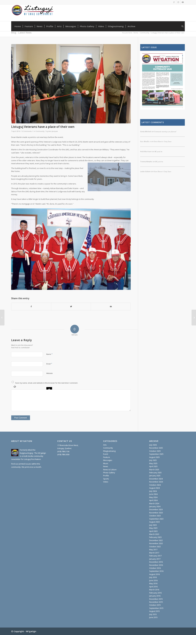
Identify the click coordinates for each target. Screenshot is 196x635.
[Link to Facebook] (174, 2)
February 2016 (155, 592)
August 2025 (154, 457)
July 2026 (153, 445)
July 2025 (153, 460)
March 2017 (154, 552)
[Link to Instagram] (178, 2)
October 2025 (155, 451)
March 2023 (154, 534)
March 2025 (154, 469)
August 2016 (154, 574)
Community (39, 131)
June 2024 (153, 494)
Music (105, 463)
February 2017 (155, 555)
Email (49, 363)
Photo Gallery (109, 472)
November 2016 (156, 565)
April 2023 (153, 531)
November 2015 (156, 602)
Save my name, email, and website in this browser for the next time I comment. (46, 383)
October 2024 (155, 485)
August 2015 (154, 611)
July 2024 (153, 491)
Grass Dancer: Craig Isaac (162, 171)
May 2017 (153, 549)
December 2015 (156, 599)
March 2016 (154, 589)
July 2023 (153, 525)
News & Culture (110, 469)
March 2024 (154, 503)
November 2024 (156, 481)
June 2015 (153, 617)
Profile (106, 475)
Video (105, 481)
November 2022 (156, 543)
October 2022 (155, 546)
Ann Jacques (53, 131)
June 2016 (153, 580)
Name (49, 354)
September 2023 (156, 519)
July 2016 (153, 577)
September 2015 (156, 608)
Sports (106, 478)
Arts (105, 445)
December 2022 (156, 540)
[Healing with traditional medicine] (194, 317)
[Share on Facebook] (31, 306)
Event (105, 454)
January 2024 (154, 506)
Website (49, 373)
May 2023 (153, 528)
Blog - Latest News (21, 32)
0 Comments (27, 131)
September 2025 (156, 454)
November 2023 (156, 512)
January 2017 (154, 559)
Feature (106, 457)
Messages (107, 460)
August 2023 (154, 522)
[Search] (181, 26)
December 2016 (156, 562)
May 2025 (153, 463)
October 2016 (155, 568)
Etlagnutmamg (109, 451)
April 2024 (153, 500)
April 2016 (153, 586)
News (105, 466)
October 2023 (155, 515)
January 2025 (154, 475)
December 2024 (156, 478)
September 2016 (156, 571)
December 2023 (156, 509)
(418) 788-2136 (63, 451)
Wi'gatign (31, 631)
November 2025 (156, 448)
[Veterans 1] (71, 83)
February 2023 (155, 537)
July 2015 (153, 614)
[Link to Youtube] (183, 2)
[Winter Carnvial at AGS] (2, 317)
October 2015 (155, 605)
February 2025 (155, 472)
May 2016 (153, 583)
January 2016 (154, 595)
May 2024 (153, 497)
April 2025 (153, 466)
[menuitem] (18, 26)
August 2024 (154, 488)
